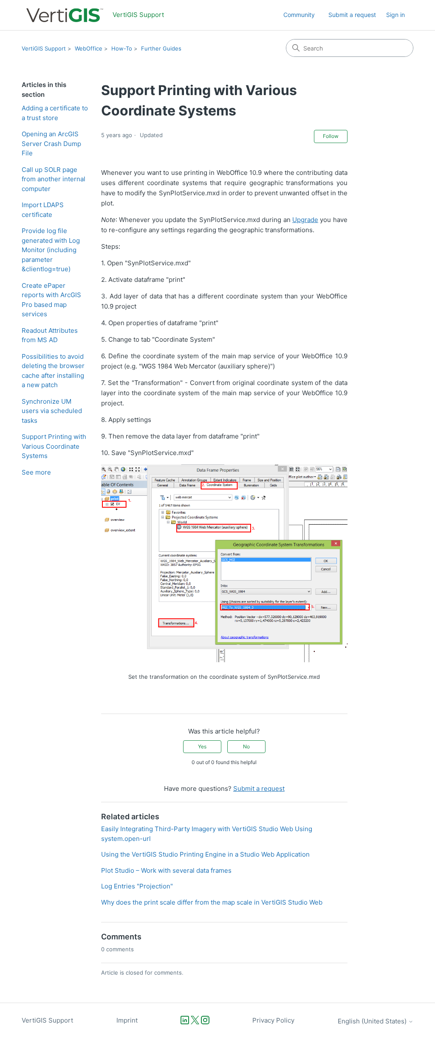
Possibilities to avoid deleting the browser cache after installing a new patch (53, 370)
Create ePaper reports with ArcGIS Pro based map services (51, 299)
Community (299, 14)
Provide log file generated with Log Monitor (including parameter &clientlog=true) (51, 250)
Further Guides (161, 48)
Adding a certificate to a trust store (55, 113)
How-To (121, 48)
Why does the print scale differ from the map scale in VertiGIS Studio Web (211, 902)
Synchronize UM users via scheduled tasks (52, 410)
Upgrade (305, 220)
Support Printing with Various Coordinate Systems (54, 446)
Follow (331, 136)
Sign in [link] (395, 14)
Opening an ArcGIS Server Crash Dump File (51, 143)
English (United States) (373, 1021)
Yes (202, 746)
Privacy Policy (273, 1020)
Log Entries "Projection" (137, 886)
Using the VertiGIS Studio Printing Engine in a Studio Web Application (205, 854)
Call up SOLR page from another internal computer (53, 179)
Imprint (127, 1020)
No (246, 746)
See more (36, 472)
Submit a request (352, 14)
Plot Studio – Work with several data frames (166, 870)
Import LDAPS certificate (43, 210)
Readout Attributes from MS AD (50, 335)
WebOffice (88, 48)
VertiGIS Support (44, 48)
